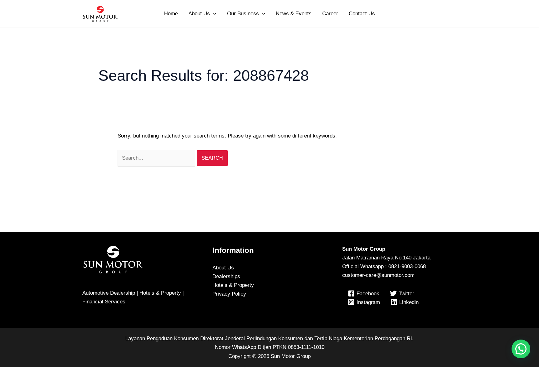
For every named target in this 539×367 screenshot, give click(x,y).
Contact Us (362, 14)
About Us (199, 14)
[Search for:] (157, 158)
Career (330, 14)
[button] (213, 14)
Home (171, 14)
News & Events (294, 14)
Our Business (243, 14)
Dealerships (226, 276)
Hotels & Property (233, 285)
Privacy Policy (229, 294)
